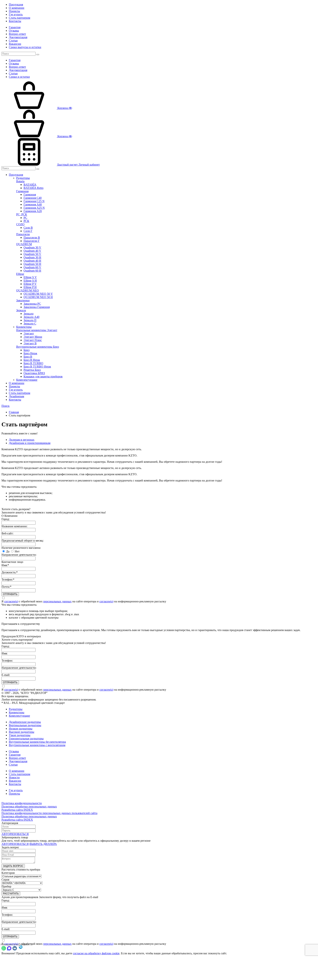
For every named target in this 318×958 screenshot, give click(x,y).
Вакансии (15, 43)
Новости (14, 777)
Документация (18, 37)
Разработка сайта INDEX (17, 809)
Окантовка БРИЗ (34, 373)
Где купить (16, 14)
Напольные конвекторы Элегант (36, 330)
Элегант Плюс (33, 340)
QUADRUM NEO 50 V (38, 293)
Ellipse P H (30, 287)
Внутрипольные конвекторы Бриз (37, 346)
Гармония (22, 191)
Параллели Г (32, 240)
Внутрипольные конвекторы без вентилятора (37, 741)
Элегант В (30, 343)
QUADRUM (24, 244)
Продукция (16, 4)
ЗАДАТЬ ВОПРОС (13, 866)
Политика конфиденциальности (21, 803)
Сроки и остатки (19, 76)
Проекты (14, 11)
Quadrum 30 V (32, 247)
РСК (26, 221)
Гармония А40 (33, 204)
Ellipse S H (30, 280)
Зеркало (28, 313)
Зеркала (21, 310)
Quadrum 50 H (32, 264)
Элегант (29, 333)
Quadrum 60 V (32, 267)
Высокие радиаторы (21, 731)
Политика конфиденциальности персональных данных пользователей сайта (49, 813)
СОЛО (20, 224)
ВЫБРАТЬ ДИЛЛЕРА (43, 844)
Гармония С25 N (34, 201)
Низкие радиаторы (20, 728)
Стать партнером (19, 17)
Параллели (23, 234)
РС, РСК (21, 214)
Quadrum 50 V (32, 254)
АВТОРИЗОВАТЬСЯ (15, 834)
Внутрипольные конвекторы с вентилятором (37, 745)
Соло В (28, 227)
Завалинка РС (32, 303)
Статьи (13, 40)
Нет (17, 551)
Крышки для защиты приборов (43, 376)
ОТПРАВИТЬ (10, 594)
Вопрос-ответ (17, 33)
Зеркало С (30, 323)
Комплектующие (26, 379)
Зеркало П (30, 320)
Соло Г (28, 230)
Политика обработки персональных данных (29, 806)
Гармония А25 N (34, 207)
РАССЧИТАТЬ (11, 893)
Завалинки (23, 300)
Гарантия (14, 27)
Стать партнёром (19, 393)
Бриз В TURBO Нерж (37, 366)
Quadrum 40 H (32, 260)
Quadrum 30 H (32, 257)
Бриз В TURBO (33, 363)
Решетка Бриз (32, 369)
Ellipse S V (30, 277)
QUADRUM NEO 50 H (38, 297)
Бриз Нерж (30, 353)
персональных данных (57, 601)
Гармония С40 (33, 197)
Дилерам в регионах (21, 439)
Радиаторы (23, 178)
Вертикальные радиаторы (25, 725)
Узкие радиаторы (19, 735)
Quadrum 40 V (32, 250)
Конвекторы (24, 326)
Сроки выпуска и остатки (25, 47)
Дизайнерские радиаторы (25, 722)
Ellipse (20, 273)
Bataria (20, 181)
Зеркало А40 (31, 316)
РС (25, 217)
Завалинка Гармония (37, 307)
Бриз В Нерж (32, 359)
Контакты (15, 21)
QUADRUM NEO (27, 290)
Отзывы (14, 30)
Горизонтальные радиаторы (26, 738)
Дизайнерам (16, 396)
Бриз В (28, 356)
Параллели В (32, 237)
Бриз (26, 350)
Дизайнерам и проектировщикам (29, 443)
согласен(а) (11, 601)
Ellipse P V (30, 283)
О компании (16, 7)
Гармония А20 (33, 211)
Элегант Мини (33, 336)
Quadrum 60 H (32, 270)
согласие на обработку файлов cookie (96, 953)
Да (7, 551)
